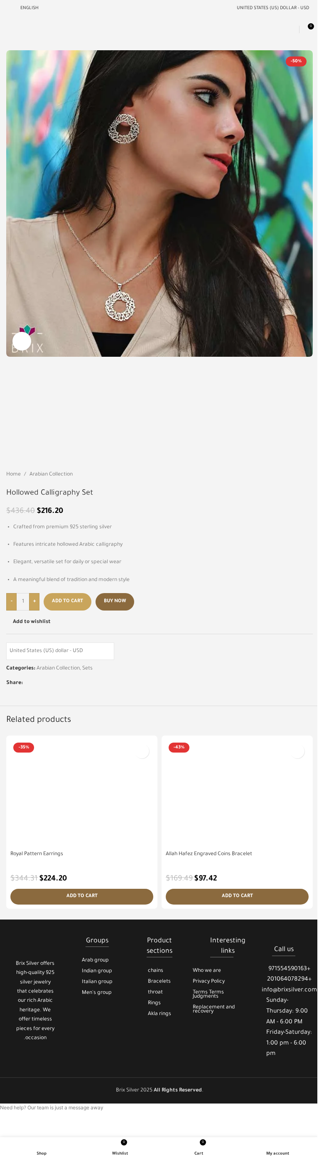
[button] (81, 897)
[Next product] (308, 475)
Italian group (97, 982)
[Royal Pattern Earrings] (81, 793)
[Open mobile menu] (9, 29)
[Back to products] (298, 475)
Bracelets (159, 982)
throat (155, 993)
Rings (154, 1003)
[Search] (291, 29)
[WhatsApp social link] (58, 683)
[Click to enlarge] (21, 341)
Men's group (97, 993)
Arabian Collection (51, 475)
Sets (87, 669)
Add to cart (67, 601)
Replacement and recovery (214, 1010)
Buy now (115, 601)
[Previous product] (288, 475)
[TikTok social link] (45, 1057)
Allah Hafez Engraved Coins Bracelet (209, 854)
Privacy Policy (209, 982)
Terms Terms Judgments (208, 995)
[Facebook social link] (28, 683)
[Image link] (35, 942)
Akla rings (159, 1014)
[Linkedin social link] (48, 683)
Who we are (207, 971)
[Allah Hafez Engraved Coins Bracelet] (237, 793)
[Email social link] (38, 683)
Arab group (95, 961)
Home (13, 475)
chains (155, 971)
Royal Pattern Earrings (36, 854)
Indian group (97, 971)
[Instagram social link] (35, 1057)
